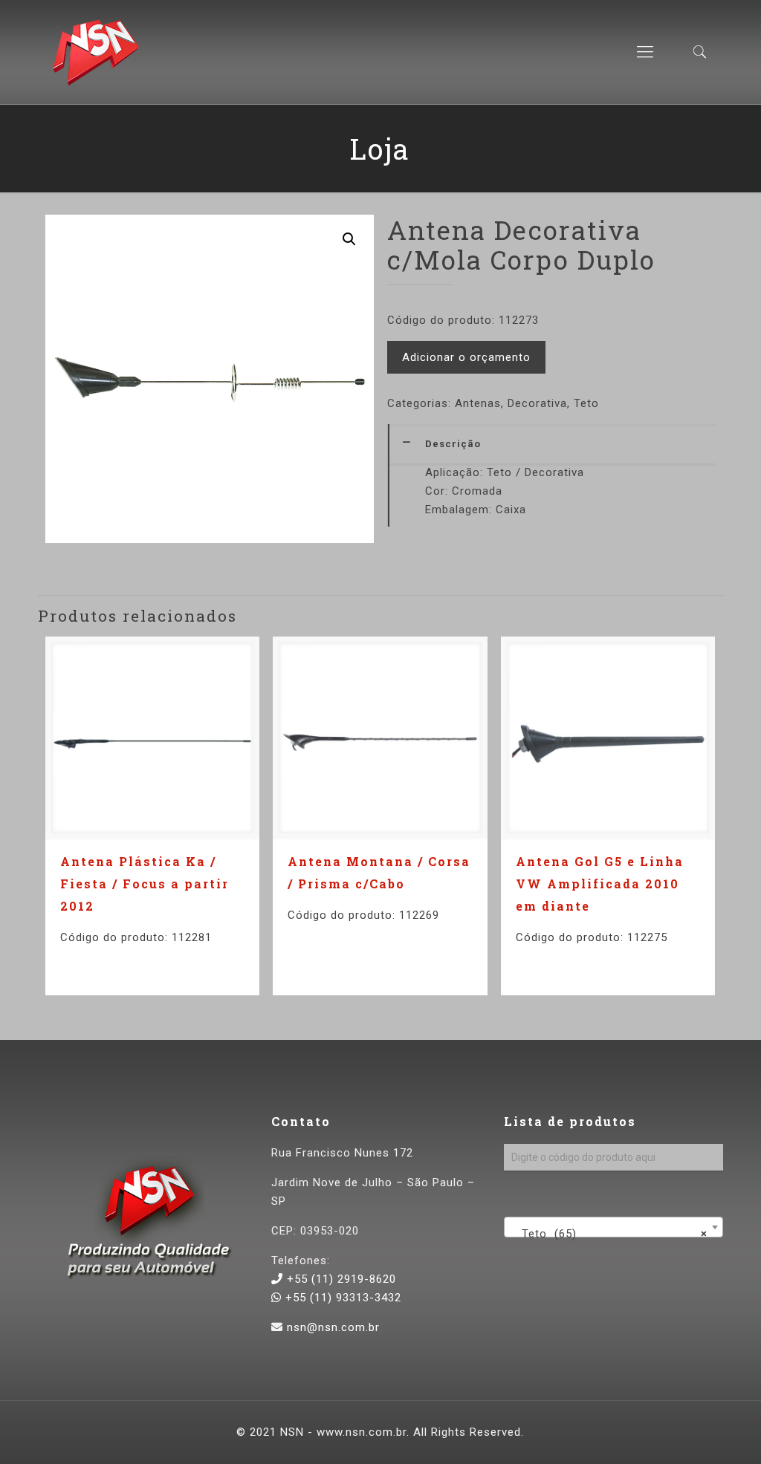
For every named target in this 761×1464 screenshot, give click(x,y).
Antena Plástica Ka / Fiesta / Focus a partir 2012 (144, 883)
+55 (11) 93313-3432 (341, 1297)
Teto (586, 403)
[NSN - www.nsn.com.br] (95, 52)
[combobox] (613, 1227)
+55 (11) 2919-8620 (339, 1279)
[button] (349, 239)
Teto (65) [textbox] (609, 1233)
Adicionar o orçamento (466, 357)
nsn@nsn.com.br (333, 1327)
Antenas (478, 403)
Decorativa (537, 403)
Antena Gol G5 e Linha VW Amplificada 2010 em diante (600, 883)
